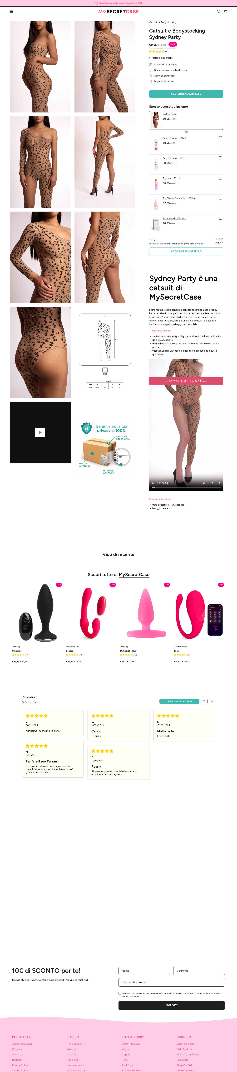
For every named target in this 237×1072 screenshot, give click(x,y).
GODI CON (184, 1037)
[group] (118, 3)
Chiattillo (17, 651)
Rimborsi (17, 1059)
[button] (218, 11)
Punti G (71, 1054)
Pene (125, 1059)
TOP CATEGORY (133, 1037)
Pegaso (69, 651)
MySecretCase (134, 574)
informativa (156, 993)
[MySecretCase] (118, 11)
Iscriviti (172, 1005)
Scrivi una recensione (179, 701)
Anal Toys (127, 1065)
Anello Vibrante (185, 1070)
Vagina (125, 1049)
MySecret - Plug (128, 651)
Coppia (126, 1054)
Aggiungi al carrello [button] (186, 251)
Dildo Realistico (185, 1049)
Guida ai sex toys (77, 1070)
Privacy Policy (20, 1065)
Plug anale (182, 1059)
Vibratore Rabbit (186, 1043)
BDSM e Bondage (132, 1070)
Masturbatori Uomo (188, 1054)
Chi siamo (17, 1049)
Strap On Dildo (185, 1065)
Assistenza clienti (22, 1043)
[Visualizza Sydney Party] (40, 432)
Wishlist (71, 1049)
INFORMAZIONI (22, 1037)
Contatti (17, 1054)
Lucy (176, 651)
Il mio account (75, 1043)
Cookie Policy (20, 1070)
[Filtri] (204, 701)
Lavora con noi (75, 1065)
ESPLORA (73, 1037)
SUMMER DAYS (131, 1043)
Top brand (73, 1059)
